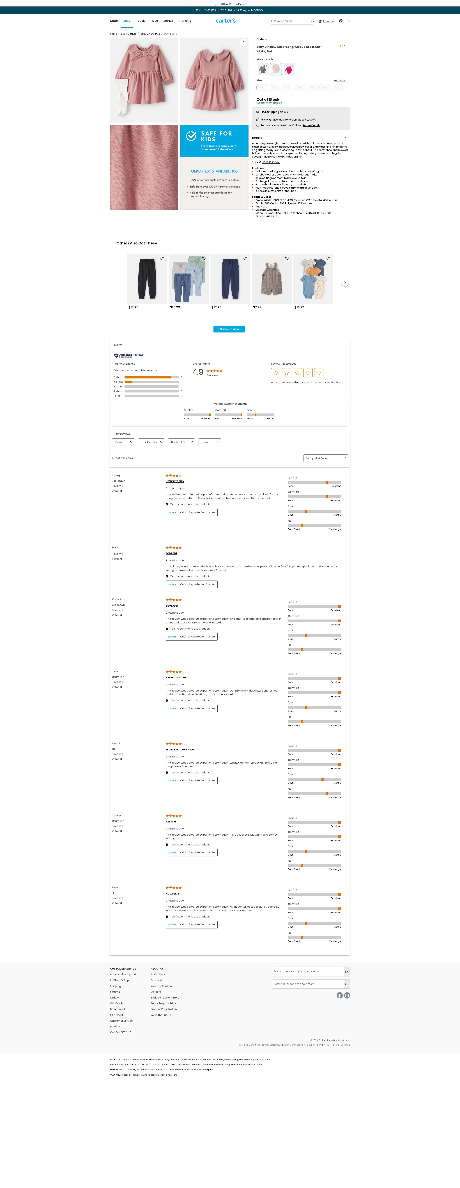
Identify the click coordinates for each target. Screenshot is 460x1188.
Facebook (340, 995)
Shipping (115, 986)
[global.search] (347, 984)
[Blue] (263, 69)
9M (299, 87)
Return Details (311, 125)
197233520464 (271, 162)
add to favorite (243, 42)
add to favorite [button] (162, 258)
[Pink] (289, 69)
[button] (144, 80)
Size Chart (116, 1015)
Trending (185, 21)
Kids (155, 21)
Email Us (115, 1026)
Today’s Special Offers (165, 997)
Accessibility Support (123, 974)
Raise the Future (161, 1015)
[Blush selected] (276, 69)
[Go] (313, 20)
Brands (168, 21)
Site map (345, 1044)
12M (312, 87)
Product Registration (164, 1009)
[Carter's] (226, 21)
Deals (114, 21)
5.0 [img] (344, 46)
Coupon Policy (314, 1044)
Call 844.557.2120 (120, 1032)
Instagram (347, 995)
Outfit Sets (170, 33)
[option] (147, 283)
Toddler (141, 21)
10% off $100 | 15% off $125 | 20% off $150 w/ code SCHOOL (230, 10)
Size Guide (340, 80)
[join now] (347, 971)
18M (324, 87)
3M (274, 87)
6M (287, 87)
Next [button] (345, 282)
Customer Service (121, 1021)
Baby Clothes (128, 33)
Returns (115, 992)
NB (262, 87)
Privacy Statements (272, 1044)
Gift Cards (116, 1003)
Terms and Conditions (249, 1044)
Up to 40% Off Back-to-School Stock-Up (213, 4)
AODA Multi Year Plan (294, 1044)
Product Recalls (331, 1044)
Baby (126, 21)
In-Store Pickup (119, 980)
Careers (156, 992)
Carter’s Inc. (158, 980)
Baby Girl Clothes (150, 33)
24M (337, 87)
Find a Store (158, 974)
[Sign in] (341, 21)
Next (268, 3)
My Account (117, 1009)
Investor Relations (162, 986)
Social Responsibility (163, 1003)
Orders (114, 997)
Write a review (229, 329)
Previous (192, 3)
